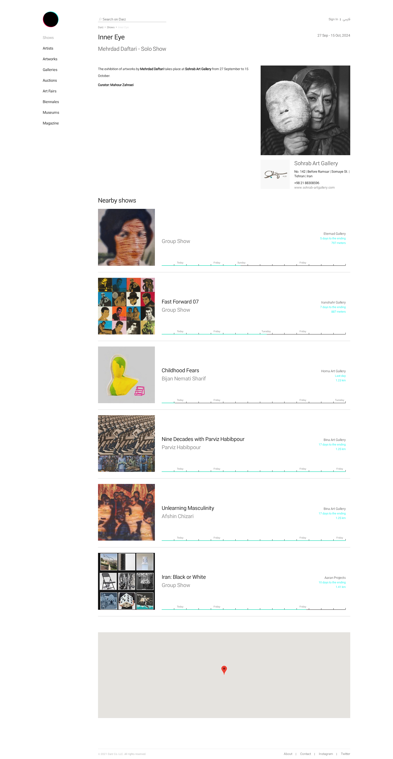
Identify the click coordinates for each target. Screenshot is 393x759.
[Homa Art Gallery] (126, 375)
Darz (100, 27)
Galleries (50, 69)
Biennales (51, 102)
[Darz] (51, 19)
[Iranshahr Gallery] (126, 306)
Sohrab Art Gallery (316, 163)
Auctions (50, 80)
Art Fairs (49, 91)
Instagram (326, 754)
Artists (48, 48)
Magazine (51, 123)
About (288, 754)
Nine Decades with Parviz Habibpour (203, 443)
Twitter (345, 754)
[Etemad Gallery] (126, 237)
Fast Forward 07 (180, 305)
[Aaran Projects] (126, 581)
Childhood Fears (184, 374)
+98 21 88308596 (306, 183)
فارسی (346, 19)
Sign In (333, 19)
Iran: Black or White (184, 580)
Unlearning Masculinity (188, 511)
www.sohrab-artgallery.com (314, 187)
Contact (305, 754)
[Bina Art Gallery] (126, 443)
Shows (48, 37)
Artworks (50, 59)
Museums (51, 112)
